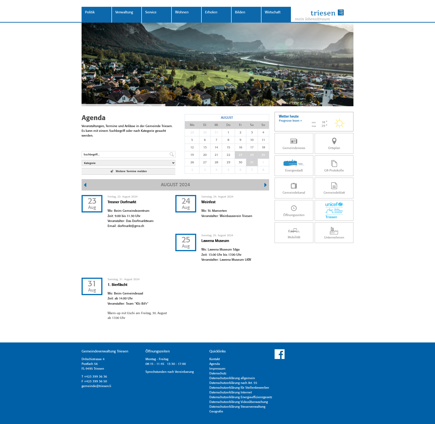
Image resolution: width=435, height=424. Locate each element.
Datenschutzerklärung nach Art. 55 (233, 383)
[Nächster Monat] (265, 185)
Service (151, 12)
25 (263, 155)
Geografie (216, 411)
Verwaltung (124, 12)
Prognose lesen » (290, 120)
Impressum (217, 368)
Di (204, 125)
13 (205, 147)
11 (263, 140)
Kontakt (214, 359)
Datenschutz (217, 373)
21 (216, 155)
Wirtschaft (272, 12)
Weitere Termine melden (130, 171)
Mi (216, 125)
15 (228, 147)
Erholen (211, 12)
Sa (252, 125)
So (263, 125)
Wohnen (181, 12)
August (227, 117)
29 (192, 132)
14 (216, 147)
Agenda (214, 364)
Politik (90, 12)
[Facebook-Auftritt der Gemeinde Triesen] (280, 358)
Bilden (240, 12)
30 (205, 132)
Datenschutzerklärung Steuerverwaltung (237, 406)
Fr (240, 125)
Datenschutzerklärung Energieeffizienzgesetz (240, 397)
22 (228, 155)
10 (252, 140)
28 (216, 162)
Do (228, 125)
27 (205, 162)
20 (205, 155)
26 (192, 162)
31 (216, 132)
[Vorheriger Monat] (85, 185)
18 (263, 147)
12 (192, 147)
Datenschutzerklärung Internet (230, 392)
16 (240, 147)
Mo (192, 125)
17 (252, 147)
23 (240, 155)
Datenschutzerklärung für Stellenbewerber (239, 387)
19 (192, 155)
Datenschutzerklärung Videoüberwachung (238, 402)
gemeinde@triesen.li (96, 386)
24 (252, 155)
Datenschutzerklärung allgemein (232, 378)
